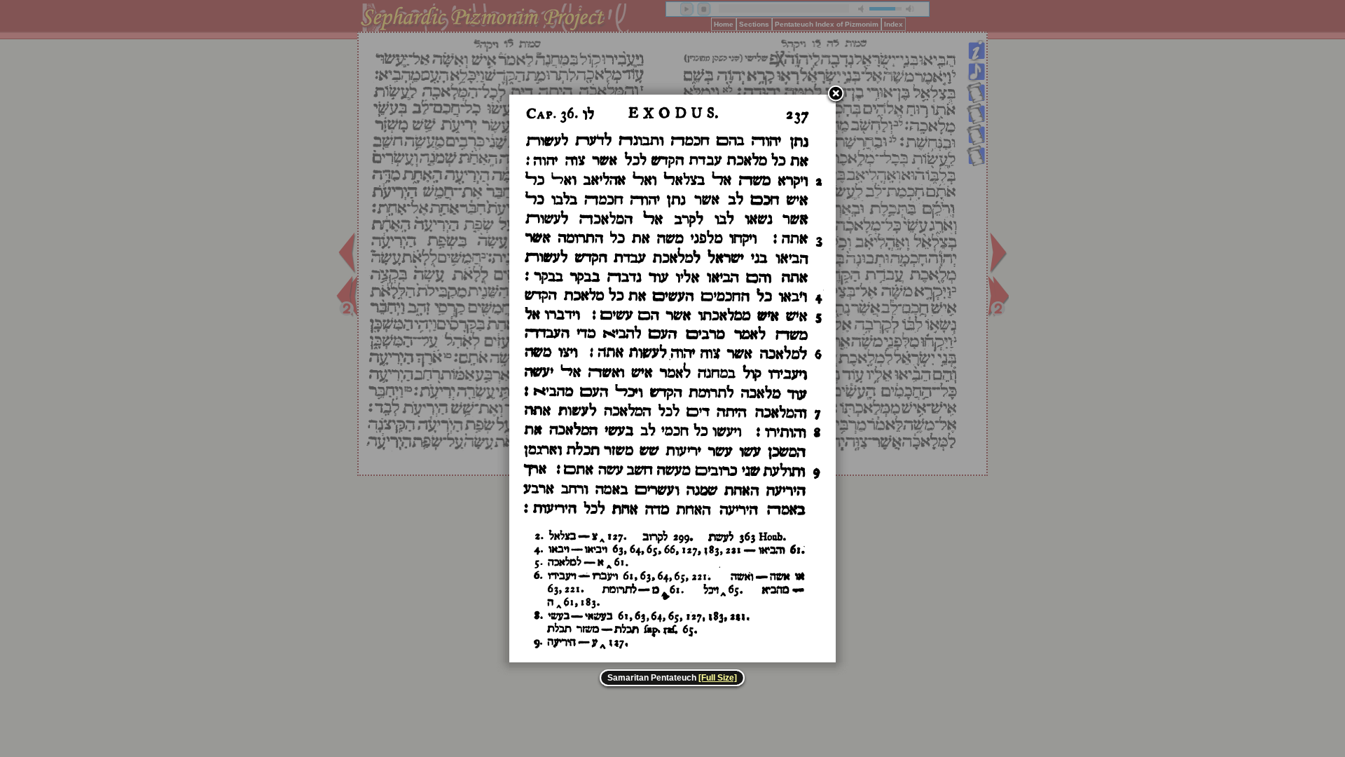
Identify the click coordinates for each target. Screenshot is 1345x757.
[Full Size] (717, 678)
